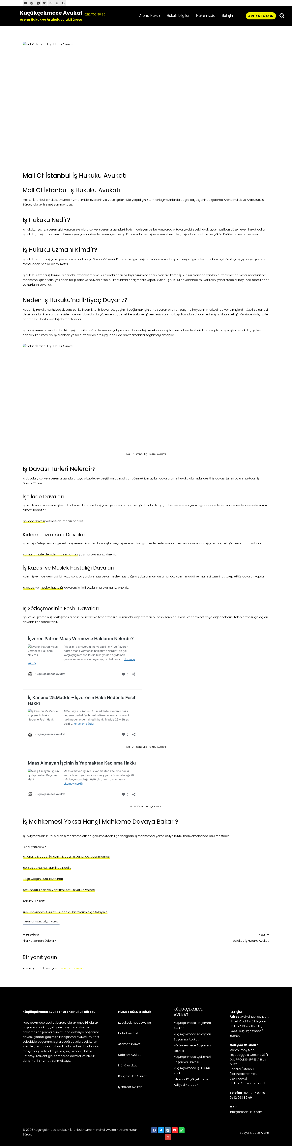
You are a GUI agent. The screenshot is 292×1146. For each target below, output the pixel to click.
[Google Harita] (63, 3)
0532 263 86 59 (241, 1097)
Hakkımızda (206, 15)
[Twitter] (44, 3)
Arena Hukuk (149, 15)
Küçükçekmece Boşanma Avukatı (192, 1025)
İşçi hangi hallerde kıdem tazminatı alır (50, 554)
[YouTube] (26, 3)
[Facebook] (32, 3)
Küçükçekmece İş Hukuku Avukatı (192, 1070)
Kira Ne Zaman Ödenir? (39, 938)
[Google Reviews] (168, 1137)
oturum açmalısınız (70, 968)
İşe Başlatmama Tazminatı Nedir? (47, 868)
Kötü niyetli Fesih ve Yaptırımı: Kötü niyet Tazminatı (59, 890)
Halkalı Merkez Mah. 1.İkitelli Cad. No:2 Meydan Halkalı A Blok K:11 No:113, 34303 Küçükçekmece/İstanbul (249, 1026)
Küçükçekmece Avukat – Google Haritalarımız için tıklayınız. (65, 912)
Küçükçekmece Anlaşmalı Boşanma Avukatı (192, 1036)
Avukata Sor (260, 15)
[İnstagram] (38, 3)
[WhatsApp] (51, 3)
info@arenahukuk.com (246, 1112)
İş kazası (29, 587)
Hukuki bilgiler (178, 15)
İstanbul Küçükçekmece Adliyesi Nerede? (191, 1082)
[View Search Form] (282, 16)
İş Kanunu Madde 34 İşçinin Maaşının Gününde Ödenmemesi (66, 856)
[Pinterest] (57, 3)
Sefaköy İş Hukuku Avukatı (250, 938)
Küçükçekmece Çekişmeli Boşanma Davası (192, 1059)
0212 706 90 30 (94, 14)
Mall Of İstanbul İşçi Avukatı (41, 921)
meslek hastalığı (51, 587)
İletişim (228, 15)
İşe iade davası (34, 521)
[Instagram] (168, 1130)
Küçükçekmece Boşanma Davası (192, 1048)
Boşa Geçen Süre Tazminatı (43, 879)
